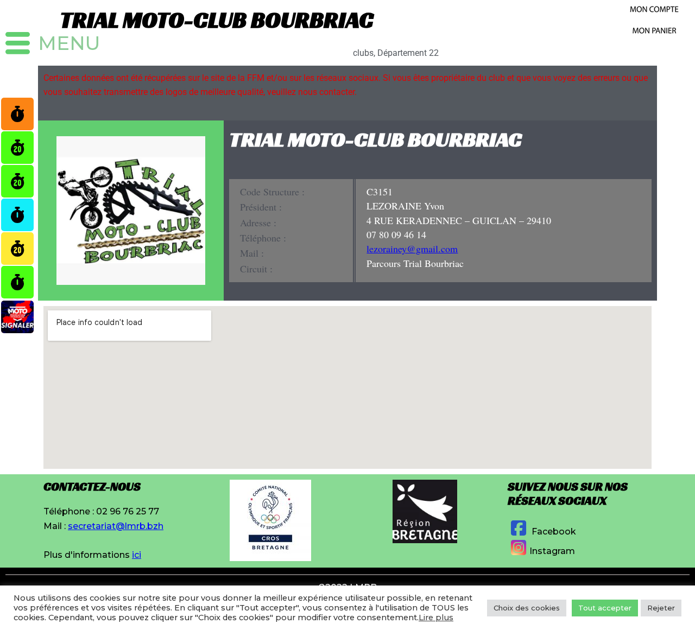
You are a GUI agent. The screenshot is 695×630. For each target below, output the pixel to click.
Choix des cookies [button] (527, 607)
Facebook (552, 531)
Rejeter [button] (661, 607)
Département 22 (408, 53)
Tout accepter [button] (604, 607)
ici (136, 555)
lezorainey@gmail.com (412, 248)
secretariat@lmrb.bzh (115, 526)
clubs (363, 53)
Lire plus (436, 617)
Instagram (552, 551)
